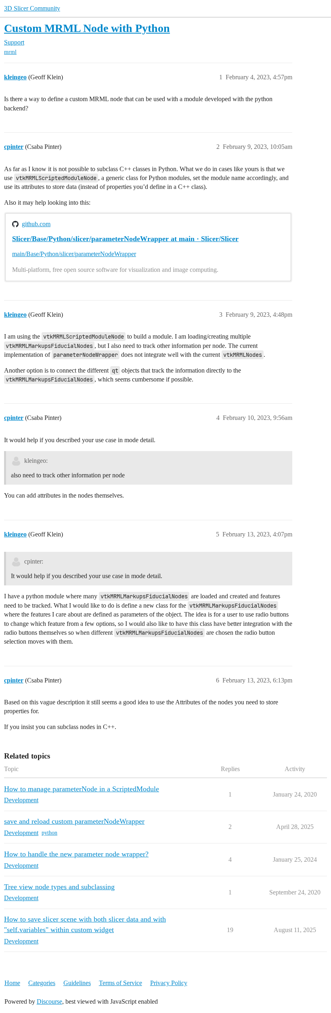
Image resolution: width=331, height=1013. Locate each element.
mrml (10, 52)
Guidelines (77, 982)
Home (12, 982)
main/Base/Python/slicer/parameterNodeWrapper (74, 253)
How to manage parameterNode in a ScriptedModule (81, 789)
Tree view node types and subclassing (59, 887)
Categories (41, 982)
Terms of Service (120, 982)
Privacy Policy (168, 982)
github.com (36, 223)
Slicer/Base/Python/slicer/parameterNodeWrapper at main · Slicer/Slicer (125, 239)
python (49, 833)
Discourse (49, 1001)
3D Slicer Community (32, 8)
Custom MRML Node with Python (87, 28)
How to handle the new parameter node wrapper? (76, 854)
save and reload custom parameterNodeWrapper (74, 821)
